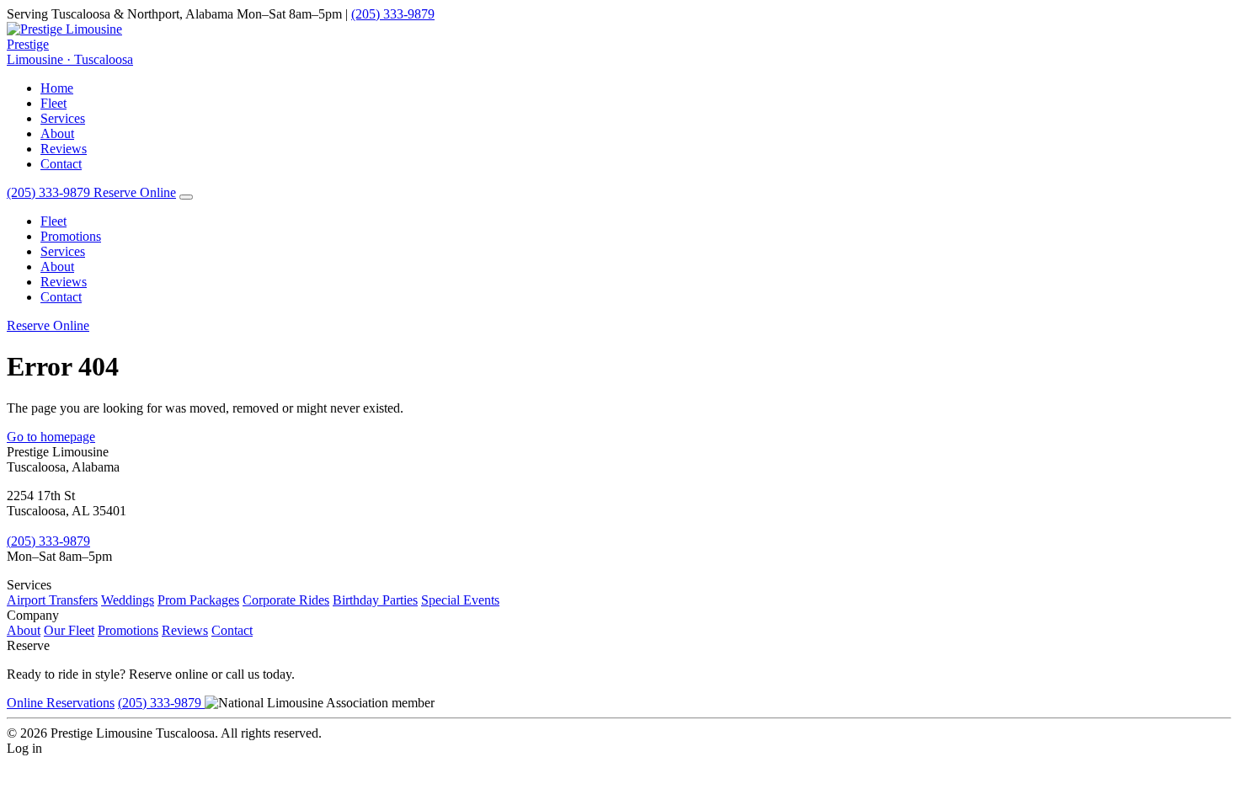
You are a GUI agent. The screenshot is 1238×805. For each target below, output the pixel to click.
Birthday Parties (375, 600)
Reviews (63, 148)
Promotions (70, 236)
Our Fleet (69, 630)
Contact (61, 164)
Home (56, 88)
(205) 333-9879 (393, 14)
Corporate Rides (286, 600)
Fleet (53, 103)
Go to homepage (51, 436)
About (57, 133)
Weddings (127, 600)
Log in (24, 748)
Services (62, 118)
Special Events (460, 600)
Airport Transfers (52, 600)
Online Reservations (61, 703)
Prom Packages (198, 600)
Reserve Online (134, 192)
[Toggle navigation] (186, 197)
